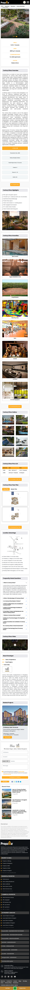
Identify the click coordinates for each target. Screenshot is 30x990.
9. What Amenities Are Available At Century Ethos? (14, 622)
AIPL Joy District (6, 907)
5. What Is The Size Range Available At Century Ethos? (12, 608)
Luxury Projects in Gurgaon (8, 915)
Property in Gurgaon (7, 870)
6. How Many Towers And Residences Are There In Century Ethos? (13, 612)
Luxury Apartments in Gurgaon (9, 918)
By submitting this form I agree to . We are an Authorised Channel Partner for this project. (15, 773)
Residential (7, 6)
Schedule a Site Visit (16, 479)
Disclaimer (15, 982)
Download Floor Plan (16, 527)
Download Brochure (16, 406)
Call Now (7, 988)
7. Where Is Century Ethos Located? (12, 615)
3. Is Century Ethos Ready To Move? (12, 601)
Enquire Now (15, 184)
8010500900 (7, 972)
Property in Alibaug (7, 861)
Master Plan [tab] (14, 489)
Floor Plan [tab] (6, 489)
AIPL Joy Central (6, 904)
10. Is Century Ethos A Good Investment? (13, 625)
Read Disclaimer (7, 774)
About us (3, 981)
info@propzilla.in (14, 972)
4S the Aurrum (6, 879)
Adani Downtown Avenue (8, 897)
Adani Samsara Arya (7, 888)
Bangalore (13, 6)
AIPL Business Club (7, 902)
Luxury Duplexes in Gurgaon (9, 922)
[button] (13, 36)
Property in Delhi (6, 865)
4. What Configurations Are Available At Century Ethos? (13, 604)
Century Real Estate (20, 6)
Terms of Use (21, 771)
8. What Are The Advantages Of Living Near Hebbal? (14, 619)
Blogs (20, 981)
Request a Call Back (15, 777)
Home (2, 6)
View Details (7, 737)
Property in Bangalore (7, 863)
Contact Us (9, 981)
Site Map (25, 981)
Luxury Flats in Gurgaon (8, 920)
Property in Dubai (6, 868)
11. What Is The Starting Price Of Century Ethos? (13, 629)
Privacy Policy (8, 982)
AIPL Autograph (6, 899)
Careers (15, 981)
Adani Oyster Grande (7, 886)
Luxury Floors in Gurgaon (8, 925)
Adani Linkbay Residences (8, 881)
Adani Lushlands (6, 884)
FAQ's (2, 982)
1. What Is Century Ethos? (9, 582)
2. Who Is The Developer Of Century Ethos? (13, 598)
